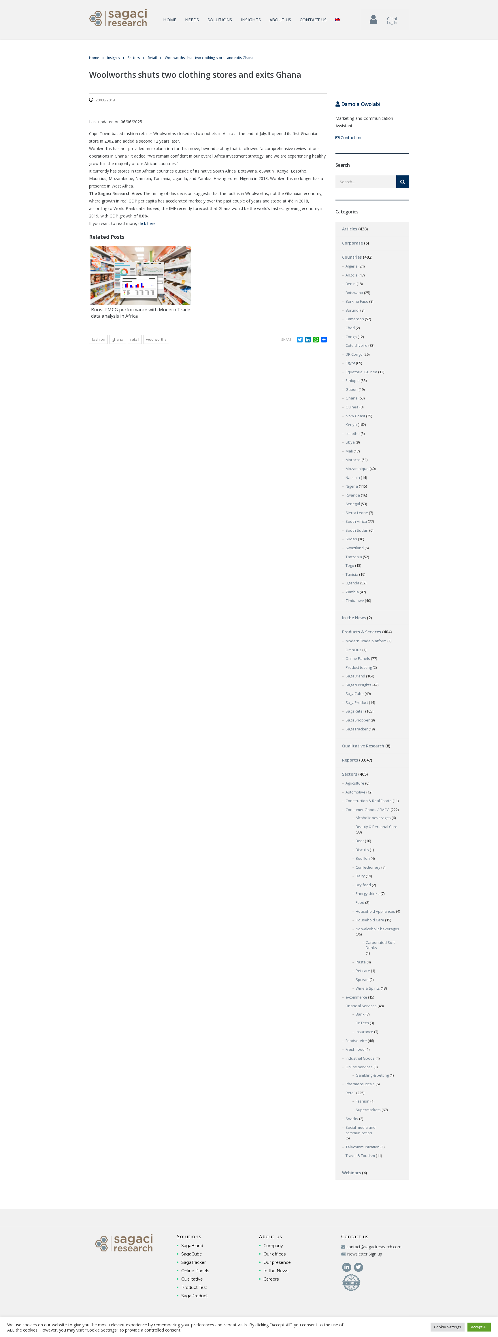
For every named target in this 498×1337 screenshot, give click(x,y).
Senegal (353, 503)
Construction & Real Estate (369, 800)
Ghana (117, 339)
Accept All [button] (479, 1327)
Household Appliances (375, 911)
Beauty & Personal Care (376, 826)
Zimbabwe (355, 600)
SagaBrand (355, 676)
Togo (350, 565)
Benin (351, 283)
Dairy (360, 875)
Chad (350, 327)
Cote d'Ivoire (356, 345)
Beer (360, 840)
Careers (271, 1279)
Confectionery (368, 867)
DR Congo (354, 354)
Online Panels (358, 658)
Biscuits (362, 849)
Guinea (352, 407)
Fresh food (355, 1049)
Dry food (363, 884)
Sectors (349, 774)
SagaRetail (355, 711)
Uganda (352, 583)
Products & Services (361, 632)
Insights (251, 19)
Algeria (352, 266)
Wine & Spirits (368, 988)
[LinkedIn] (347, 1266)
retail (134, 339)
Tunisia (352, 574)
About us (280, 19)
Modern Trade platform (366, 640)
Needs (192, 19)
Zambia (352, 591)
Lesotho (353, 433)
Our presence (277, 1262)
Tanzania (354, 556)
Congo (351, 336)
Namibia (353, 477)
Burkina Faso (357, 301)
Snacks (352, 1118)
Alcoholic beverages (373, 817)
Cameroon (355, 318)
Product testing (359, 667)
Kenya (351, 424)
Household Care (370, 920)
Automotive (355, 792)
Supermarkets (368, 1109)
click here (147, 223)
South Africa (356, 521)
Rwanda (353, 495)
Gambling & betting (372, 1075)
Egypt (350, 363)
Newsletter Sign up (364, 1254)
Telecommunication (363, 1146)
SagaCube (355, 693)
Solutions (219, 19)
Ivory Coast (355, 415)
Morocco (353, 459)
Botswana (354, 292)
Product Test (194, 1287)
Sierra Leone (357, 512)
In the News (354, 617)
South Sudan (357, 530)
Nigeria (352, 486)
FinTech (362, 1022)
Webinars (351, 1172)
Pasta (361, 962)
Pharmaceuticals (360, 1083)
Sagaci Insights (358, 685)
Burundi (352, 310)
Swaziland (355, 547)
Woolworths (156, 339)
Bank (360, 1014)
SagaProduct (357, 702)
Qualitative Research (363, 746)
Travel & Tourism (360, 1155)
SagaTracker (357, 729)
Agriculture (355, 783)
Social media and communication (361, 1130)
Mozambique (357, 468)
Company (273, 1245)
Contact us (313, 19)
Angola (352, 275)
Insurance (364, 1031)
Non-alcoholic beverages (377, 928)
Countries (352, 257)
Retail (350, 1092)
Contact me (351, 137)
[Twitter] (358, 1266)
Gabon (352, 389)
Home (169, 19)
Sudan (351, 538)
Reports (350, 760)
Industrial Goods (360, 1058)
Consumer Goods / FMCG (368, 809)
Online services (359, 1066)
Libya (350, 442)
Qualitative (192, 1279)
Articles (349, 229)
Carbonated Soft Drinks (380, 945)
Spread (362, 979)
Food (360, 902)
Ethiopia (353, 380)
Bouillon (363, 858)
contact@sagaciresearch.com (373, 1246)
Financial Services (361, 1005)
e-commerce (356, 997)
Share (286, 339)
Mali (349, 451)
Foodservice (356, 1040)
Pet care (363, 970)
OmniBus (353, 649)
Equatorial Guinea (361, 371)
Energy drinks (368, 893)
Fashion (98, 339)
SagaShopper (358, 720)
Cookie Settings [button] (447, 1327)
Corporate (352, 243)
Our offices (274, 1254)
